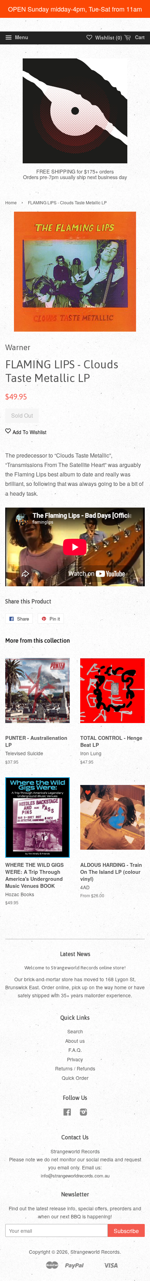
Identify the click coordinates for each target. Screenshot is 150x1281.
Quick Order (75, 1077)
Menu (21, 37)
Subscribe (126, 1231)
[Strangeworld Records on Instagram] (83, 1113)
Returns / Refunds (75, 1068)
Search (75, 1031)
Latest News (75, 954)
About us (75, 1040)
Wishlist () (108, 37)
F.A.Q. (75, 1049)
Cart (139, 37)
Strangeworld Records (95, 1251)
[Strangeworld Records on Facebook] (67, 1113)
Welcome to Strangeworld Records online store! (75, 967)
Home (11, 202)
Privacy (75, 1059)
